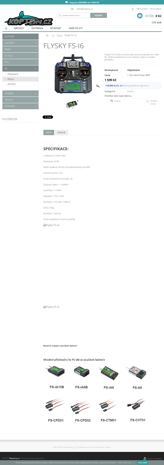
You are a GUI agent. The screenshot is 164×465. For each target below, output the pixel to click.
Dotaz (117, 101)
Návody (19, 28)
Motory (9, 42)
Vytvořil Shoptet (154, 458)
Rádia (11, 79)
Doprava (37, 28)
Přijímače (13, 74)
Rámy (8, 49)
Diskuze (61, 132)
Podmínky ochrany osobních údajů (93, 447)
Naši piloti (76, 28)
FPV (7, 62)
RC (6, 68)
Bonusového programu (136, 85)
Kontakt (55, 28)
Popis (49, 132)
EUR (159, 22)
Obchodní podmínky (63, 447)
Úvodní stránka (6, 28)
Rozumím (142, 462)
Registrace (156, 9)
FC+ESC (9, 55)
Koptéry (9, 36)
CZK (154, 22)
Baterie (9, 93)
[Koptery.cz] (29, 19)
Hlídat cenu (153, 102)
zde (133, 462)
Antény (12, 84)
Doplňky (10, 106)
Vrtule (9, 99)
